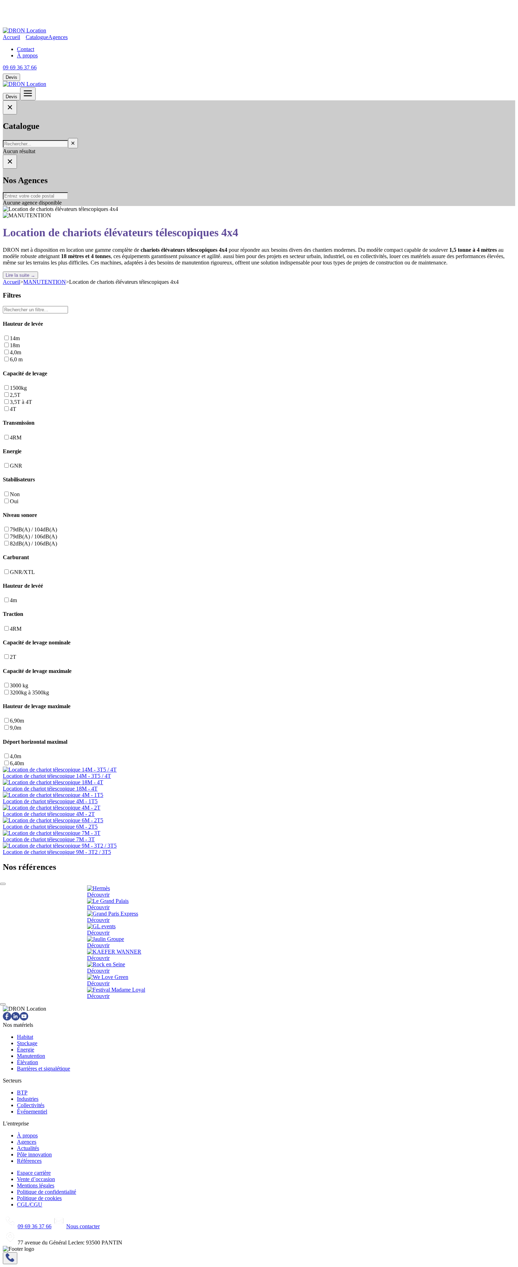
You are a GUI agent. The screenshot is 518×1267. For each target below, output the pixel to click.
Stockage (27, 1043)
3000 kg (19, 685)
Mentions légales (35, 1185)
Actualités (28, 1148)
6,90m (17, 721)
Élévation (27, 1062)
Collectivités (30, 1105)
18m (15, 345)
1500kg (18, 388)
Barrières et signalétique (43, 1069)
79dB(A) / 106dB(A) (33, 536)
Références (29, 1161)
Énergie (25, 1050)
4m (13, 600)
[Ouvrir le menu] (28, 93)
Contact (25, 49)
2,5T (15, 395)
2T (13, 657)
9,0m (15, 728)
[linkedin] (15, 1019)
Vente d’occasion (36, 1179)
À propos (27, 55)
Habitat (25, 1037)
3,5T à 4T (21, 402)
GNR (16, 466)
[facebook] (7, 1019)
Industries (27, 1099)
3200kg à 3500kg (29, 692)
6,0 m (16, 359)
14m (15, 338)
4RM (15, 438)
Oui (14, 501)
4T (13, 409)
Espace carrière (34, 1173)
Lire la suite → (20, 275)
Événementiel (32, 1112)
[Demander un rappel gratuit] (10, 1258)
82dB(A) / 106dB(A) (33, 544)
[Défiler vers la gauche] (3, 884)
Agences (58, 37)
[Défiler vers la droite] (3, 1004)
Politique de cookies (39, 1198)
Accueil (11, 37)
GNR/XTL (22, 572)
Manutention (31, 1056)
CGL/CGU (29, 1204)
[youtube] (24, 1019)
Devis (11, 77)
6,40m (17, 763)
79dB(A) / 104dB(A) (33, 529)
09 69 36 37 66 (20, 67)
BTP (22, 1093)
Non (15, 494)
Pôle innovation (34, 1154)
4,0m (15, 352)
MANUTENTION (44, 282)
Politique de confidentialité (46, 1192)
